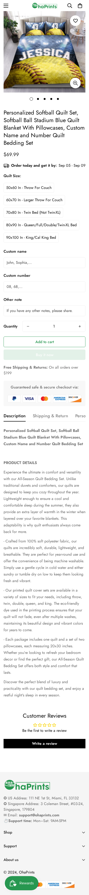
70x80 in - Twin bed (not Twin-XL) (33, 212)
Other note (13, 299)
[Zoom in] (75, 83)
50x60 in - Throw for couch (29, 187)
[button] (80, 5)
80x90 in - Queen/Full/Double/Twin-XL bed (41, 225)
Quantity (11, 326)
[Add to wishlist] (75, 20)
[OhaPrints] (45, 5)
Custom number (17, 275)
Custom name (15, 251)
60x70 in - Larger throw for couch (34, 200)
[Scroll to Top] (80, 870)
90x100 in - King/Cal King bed (31, 237)
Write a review (44, 743)
